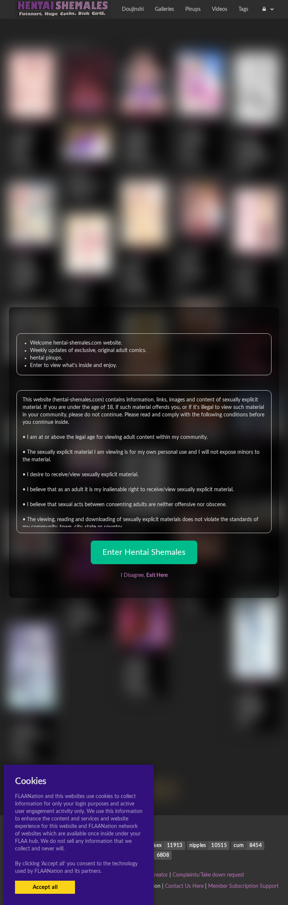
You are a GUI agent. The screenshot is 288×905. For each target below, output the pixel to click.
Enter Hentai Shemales (144, 552)
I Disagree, (144, 575)
